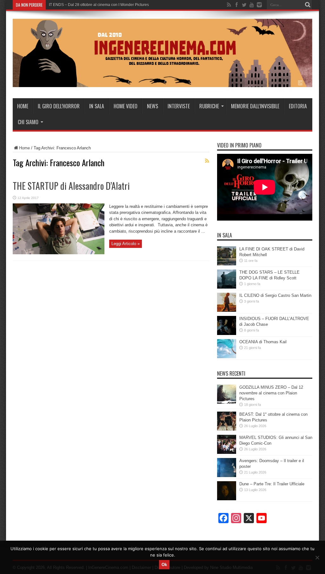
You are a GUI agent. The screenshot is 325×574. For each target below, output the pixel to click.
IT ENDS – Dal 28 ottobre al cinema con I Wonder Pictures (99, 5)
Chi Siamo (28, 122)
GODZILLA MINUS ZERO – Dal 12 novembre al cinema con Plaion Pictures (271, 393)
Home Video (125, 106)
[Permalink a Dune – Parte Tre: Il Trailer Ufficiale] (226, 498)
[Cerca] (307, 5)
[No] (317, 557)
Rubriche (209, 106)
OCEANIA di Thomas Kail (263, 341)
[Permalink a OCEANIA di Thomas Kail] (226, 356)
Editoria (298, 106)
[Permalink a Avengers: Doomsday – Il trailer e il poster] (226, 475)
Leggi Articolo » (125, 243)
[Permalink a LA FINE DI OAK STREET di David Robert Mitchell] (226, 264)
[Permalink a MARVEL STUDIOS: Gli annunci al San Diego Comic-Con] (226, 452)
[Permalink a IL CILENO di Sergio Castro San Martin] (226, 310)
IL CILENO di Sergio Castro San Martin (275, 295)
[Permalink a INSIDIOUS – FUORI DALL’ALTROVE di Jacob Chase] (226, 333)
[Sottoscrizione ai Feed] (206, 160)
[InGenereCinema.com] (162, 82)
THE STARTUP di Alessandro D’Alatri (71, 185)
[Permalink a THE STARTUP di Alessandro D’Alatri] (58, 252)
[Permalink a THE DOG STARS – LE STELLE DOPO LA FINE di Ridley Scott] (226, 287)
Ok (164, 564)
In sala (96, 106)
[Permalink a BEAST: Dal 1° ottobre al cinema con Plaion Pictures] (226, 429)
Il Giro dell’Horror (59, 106)
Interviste (179, 106)
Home (22, 106)
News (152, 106)
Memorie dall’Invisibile (255, 106)
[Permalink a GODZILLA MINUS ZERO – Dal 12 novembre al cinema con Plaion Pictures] (226, 402)
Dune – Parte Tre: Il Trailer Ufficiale (271, 484)
